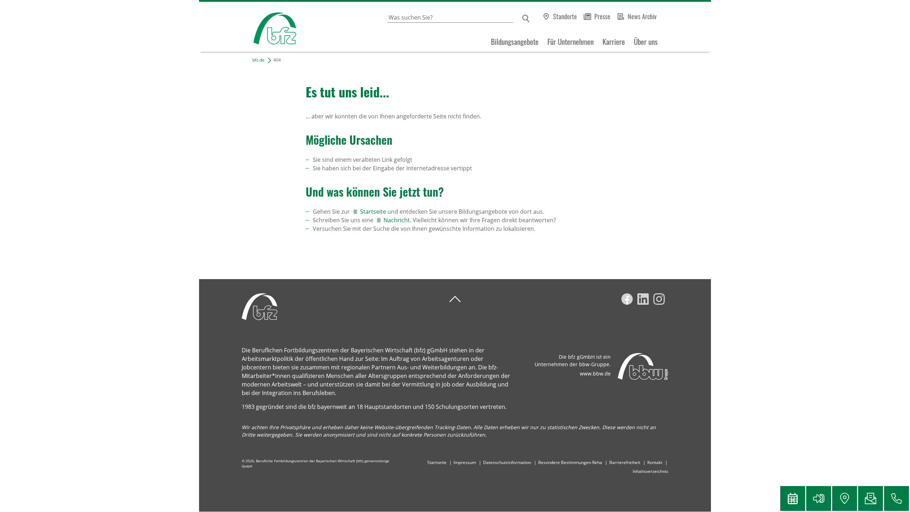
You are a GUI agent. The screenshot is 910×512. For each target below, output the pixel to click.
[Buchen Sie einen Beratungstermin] (792, 498)
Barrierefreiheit (624, 462)
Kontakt (654, 462)
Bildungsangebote (515, 41)
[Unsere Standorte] (844, 498)
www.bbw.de (595, 373)
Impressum (465, 462)
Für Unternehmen (570, 41)
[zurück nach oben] (455, 299)
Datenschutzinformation (507, 462)
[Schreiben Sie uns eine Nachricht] (870, 498)
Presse (602, 16)
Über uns (646, 41)
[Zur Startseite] (247, 27)
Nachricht (397, 220)
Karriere (614, 41)
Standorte (565, 16)
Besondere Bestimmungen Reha (570, 462)
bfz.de (258, 60)
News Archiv (642, 16)
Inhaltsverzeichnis (650, 471)
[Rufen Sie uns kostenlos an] (896, 498)
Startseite (373, 211)
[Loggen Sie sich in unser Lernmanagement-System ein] (818, 498)
